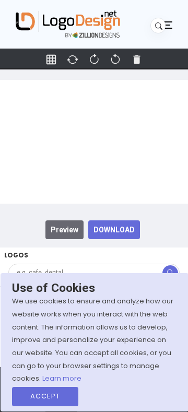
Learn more (61, 378)
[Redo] (115, 59)
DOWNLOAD (114, 230)
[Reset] (73, 59)
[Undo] (94, 59)
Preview (64, 230)
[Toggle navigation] (167, 24)
